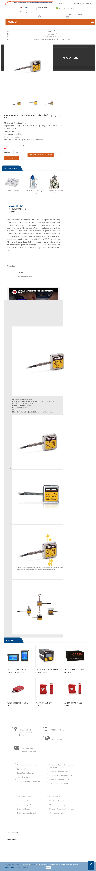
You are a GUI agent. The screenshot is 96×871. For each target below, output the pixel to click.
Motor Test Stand (23, 777)
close (48, 868)
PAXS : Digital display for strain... (75, 671)
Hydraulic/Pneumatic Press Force (61, 809)
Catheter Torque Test (25, 805)
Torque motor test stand (58, 783)
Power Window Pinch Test (59, 779)
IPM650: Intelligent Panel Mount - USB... (46, 671)
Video (12, 211)
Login (6, 148)
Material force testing (57, 805)
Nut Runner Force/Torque (59, 801)
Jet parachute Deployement (27, 765)
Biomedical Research (24, 809)
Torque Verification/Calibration (28, 781)
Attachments (17, 208)
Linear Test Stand (55, 797)
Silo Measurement (56, 813)
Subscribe (11, 839)
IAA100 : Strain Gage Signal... (44, 704)
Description (16, 205)
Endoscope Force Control (26, 813)
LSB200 (20, 272)
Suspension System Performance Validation (61, 766)
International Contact (66, 9)
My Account (42, 8)
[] (67, 17)
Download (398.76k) (25, 277)
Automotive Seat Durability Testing (62, 775)
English (25, 8)
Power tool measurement (58, 771)
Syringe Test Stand (24, 797)
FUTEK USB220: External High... (17, 704)
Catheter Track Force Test (27, 801)
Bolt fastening (22, 769)
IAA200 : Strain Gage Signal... (73, 704)
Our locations (57, 739)
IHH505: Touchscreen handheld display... (16, 671)
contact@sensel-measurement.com (29, 749)
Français (26, 12)
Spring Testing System (25, 773)
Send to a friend (41, 155)
